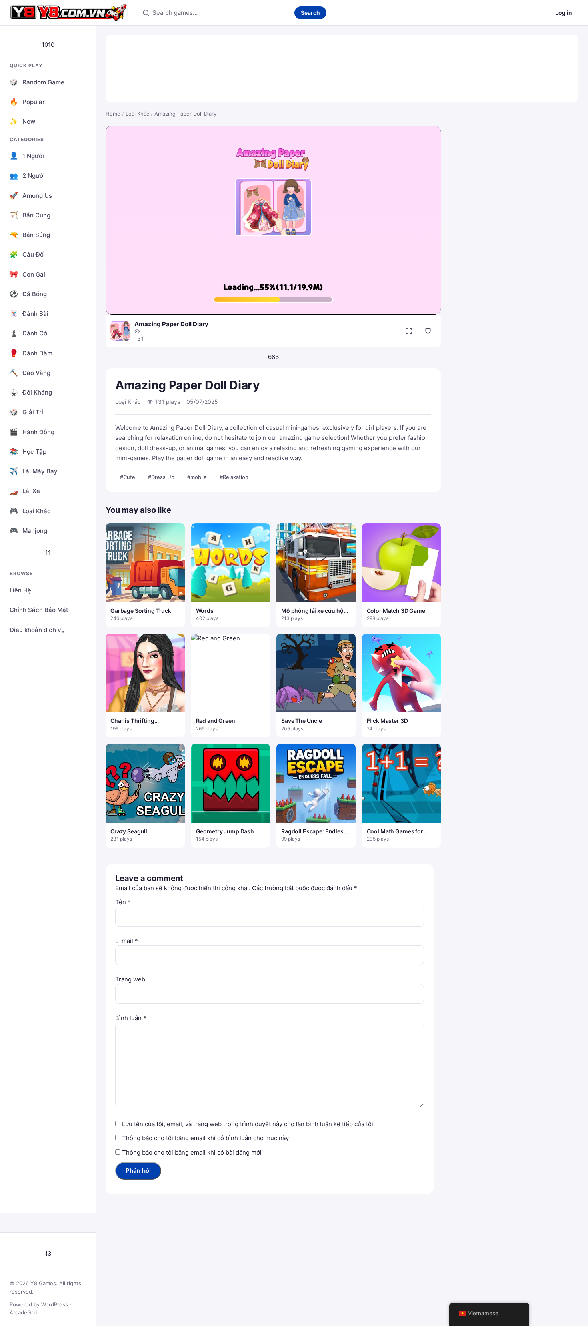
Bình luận (130, 1018)
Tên (123, 902)
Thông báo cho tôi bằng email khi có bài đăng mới (192, 1152)
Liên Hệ (20, 590)
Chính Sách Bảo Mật (39, 610)
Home (113, 113)
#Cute (127, 477)
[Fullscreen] (409, 331)
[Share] (428, 331)
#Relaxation (234, 477)
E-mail (126, 941)
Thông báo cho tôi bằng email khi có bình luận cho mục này (205, 1138)
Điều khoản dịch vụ (37, 630)
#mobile (197, 477)
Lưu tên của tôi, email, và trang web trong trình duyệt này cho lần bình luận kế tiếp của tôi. (248, 1124)
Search (310, 12)
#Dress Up (161, 477)
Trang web (130, 979)
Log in (563, 12)
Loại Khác (137, 113)
